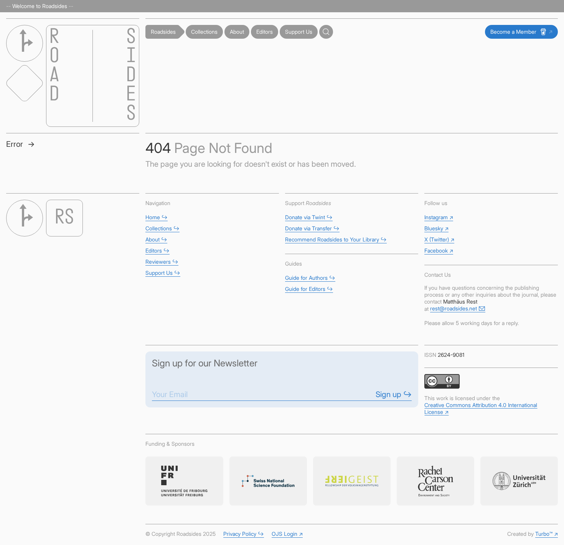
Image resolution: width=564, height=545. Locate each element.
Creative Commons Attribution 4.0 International (480, 408)
